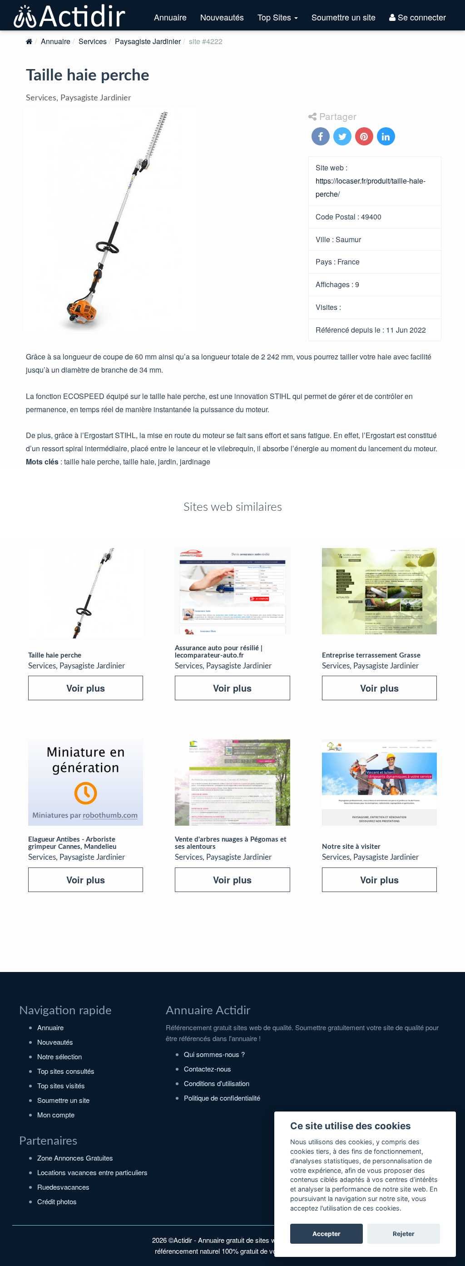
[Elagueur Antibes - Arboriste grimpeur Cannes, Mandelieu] (85, 782)
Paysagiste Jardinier (148, 41)
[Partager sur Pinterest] (365, 137)
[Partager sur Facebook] (321, 137)
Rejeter (404, 1233)
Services (93, 41)
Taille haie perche (54, 655)
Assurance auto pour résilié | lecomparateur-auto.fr (218, 652)
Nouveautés (222, 17)
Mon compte (55, 1114)
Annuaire (170, 17)
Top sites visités (61, 1085)
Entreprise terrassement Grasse (371, 655)
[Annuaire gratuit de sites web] (70, 15)
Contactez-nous (207, 1068)
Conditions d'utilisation (216, 1083)
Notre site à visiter (351, 846)
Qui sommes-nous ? (214, 1054)
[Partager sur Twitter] (343, 137)
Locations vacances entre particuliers (92, 1172)
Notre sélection (59, 1056)
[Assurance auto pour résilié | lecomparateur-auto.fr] (232, 591)
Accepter (326, 1233)
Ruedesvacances (63, 1186)
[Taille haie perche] (85, 593)
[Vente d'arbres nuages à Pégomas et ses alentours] (232, 782)
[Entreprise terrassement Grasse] (379, 591)
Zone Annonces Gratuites (75, 1157)
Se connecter (421, 17)
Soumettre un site (344, 17)
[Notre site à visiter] (379, 782)
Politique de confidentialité (222, 1097)
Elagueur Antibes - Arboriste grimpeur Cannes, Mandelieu (72, 843)
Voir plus (85, 687)
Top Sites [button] (281, 20)
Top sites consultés (65, 1071)
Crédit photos (57, 1201)
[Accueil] (29, 41)
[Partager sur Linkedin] (387, 137)
